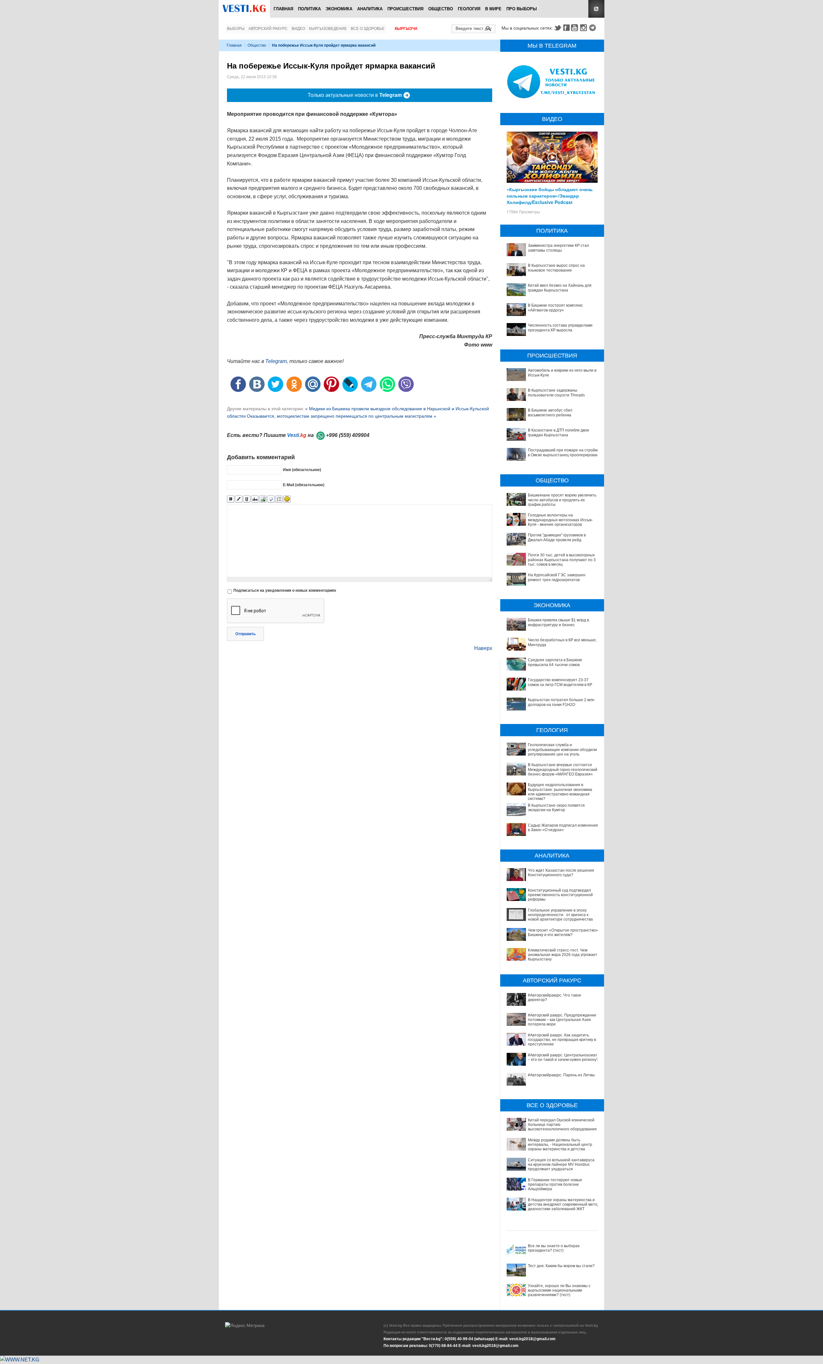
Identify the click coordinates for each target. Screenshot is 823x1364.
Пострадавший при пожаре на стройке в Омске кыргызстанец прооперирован (563, 452)
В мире (493, 8)
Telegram (593, 27)
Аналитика (370, 8)
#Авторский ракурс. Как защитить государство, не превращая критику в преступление (562, 1040)
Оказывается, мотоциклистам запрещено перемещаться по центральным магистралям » (341, 416)
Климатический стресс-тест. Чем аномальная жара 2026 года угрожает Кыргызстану (562, 955)
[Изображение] (263, 499)
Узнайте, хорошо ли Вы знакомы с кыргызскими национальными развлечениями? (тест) (559, 1290)
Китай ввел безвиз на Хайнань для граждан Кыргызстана (560, 287)
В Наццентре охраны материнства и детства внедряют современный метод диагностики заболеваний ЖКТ (564, 1204)
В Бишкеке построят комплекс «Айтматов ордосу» (555, 307)
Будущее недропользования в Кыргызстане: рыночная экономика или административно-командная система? (560, 792)
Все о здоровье (367, 28)
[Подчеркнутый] (246, 499)
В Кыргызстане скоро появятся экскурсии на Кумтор (556, 807)
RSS (596, 9)
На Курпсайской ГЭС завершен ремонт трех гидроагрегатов (556, 577)
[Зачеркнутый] (254, 499)
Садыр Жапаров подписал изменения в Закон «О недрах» (563, 827)
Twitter (557, 27)
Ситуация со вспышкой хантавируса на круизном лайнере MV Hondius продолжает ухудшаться (561, 1165)
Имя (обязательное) (302, 470)
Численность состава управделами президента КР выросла (560, 327)
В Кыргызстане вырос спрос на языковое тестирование (556, 267)
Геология (469, 8)
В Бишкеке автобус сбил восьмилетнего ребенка (550, 412)
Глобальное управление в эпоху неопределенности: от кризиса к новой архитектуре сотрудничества (560, 915)
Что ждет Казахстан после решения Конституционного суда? (561, 872)
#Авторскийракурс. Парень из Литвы (561, 1075)
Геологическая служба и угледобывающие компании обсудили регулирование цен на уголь (562, 749)
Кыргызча (406, 28)
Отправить (245, 634)
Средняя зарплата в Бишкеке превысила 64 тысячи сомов (555, 662)
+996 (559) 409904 (347, 435)
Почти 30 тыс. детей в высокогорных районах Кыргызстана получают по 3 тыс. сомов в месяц (562, 560)
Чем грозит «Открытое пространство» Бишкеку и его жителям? (563, 932)
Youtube (575, 27)
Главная (283, 8)
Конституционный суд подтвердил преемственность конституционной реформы (560, 895)
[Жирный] (230, 499)
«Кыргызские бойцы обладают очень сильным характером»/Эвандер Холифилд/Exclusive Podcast (550, 195)
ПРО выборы (521, 8)
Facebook (566, 27)
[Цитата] (271, 499)
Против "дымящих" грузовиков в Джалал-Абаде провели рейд (557, 537)
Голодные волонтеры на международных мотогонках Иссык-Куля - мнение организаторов (560, 520)
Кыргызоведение (328, 28)
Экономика (339, 8)
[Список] (279, 499)
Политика (309, 8)
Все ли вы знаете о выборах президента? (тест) (554, 1248)
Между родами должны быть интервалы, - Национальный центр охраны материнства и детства (560, 1145)
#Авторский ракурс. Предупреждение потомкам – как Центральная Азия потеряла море (562, 1020)
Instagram (584, 27)
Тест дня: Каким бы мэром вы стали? (561, 1266)
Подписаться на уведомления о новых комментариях (284, 590)
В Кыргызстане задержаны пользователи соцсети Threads (556, 392)
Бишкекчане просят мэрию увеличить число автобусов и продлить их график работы (562, 500)
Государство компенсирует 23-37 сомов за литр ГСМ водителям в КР (560, 682)
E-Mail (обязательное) (303, 485)
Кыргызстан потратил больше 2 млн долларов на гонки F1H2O (561, 702)
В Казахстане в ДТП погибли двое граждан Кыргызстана (558, 432)
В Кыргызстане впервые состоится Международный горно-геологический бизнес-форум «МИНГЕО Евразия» (562, 769)
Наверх (483, 648)
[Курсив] (238, 499)
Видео (298, 28)
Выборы (236, 28)
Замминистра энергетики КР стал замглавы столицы (558, 247)
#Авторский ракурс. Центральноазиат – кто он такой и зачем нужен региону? (563, 1057)
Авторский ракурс (268, 28)
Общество (440, 8)
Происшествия (405, 8)
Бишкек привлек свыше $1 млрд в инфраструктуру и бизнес (558, 622)
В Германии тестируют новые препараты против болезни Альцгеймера (555, 1185)
